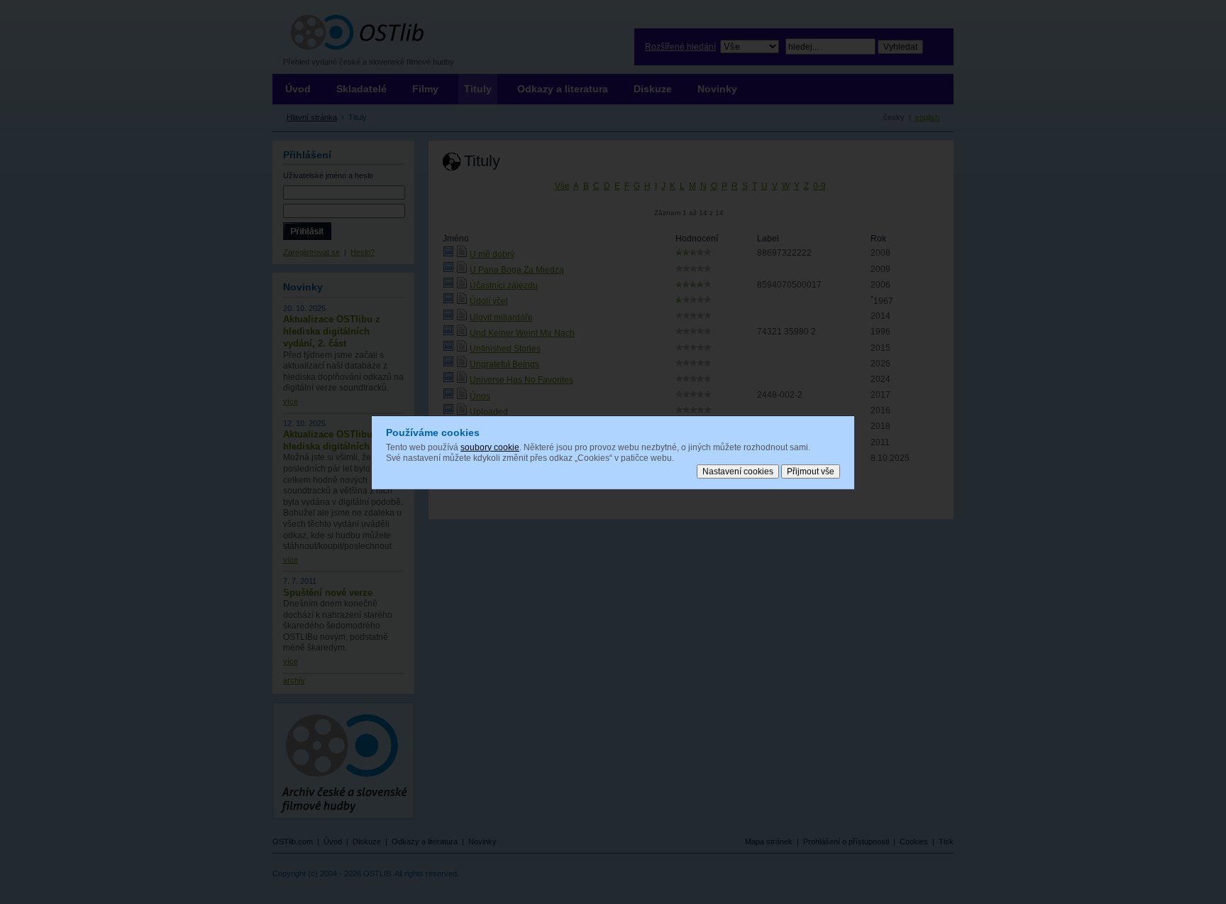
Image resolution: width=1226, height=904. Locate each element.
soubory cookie (489, 447)
